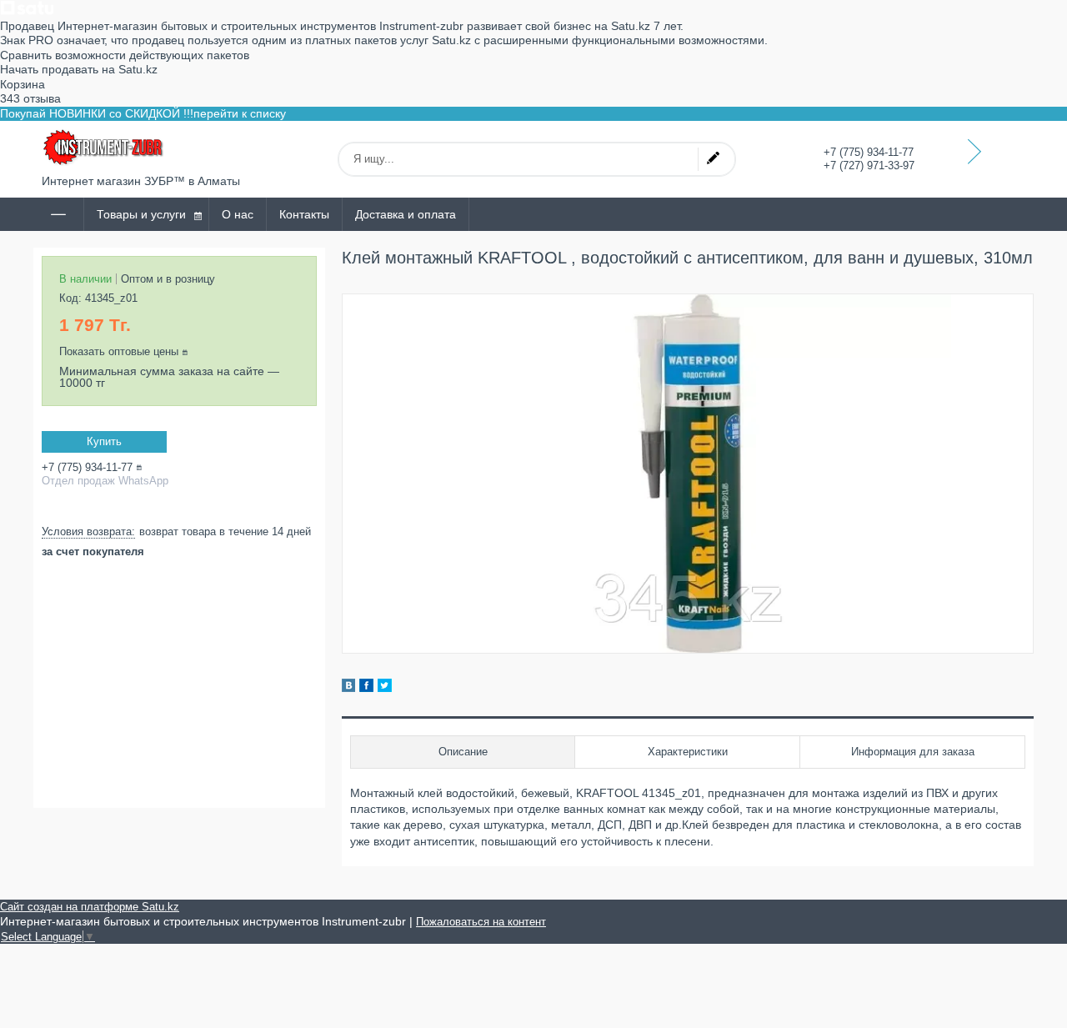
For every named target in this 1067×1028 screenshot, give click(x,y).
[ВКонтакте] (348, 688)
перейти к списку (239, 113)
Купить (104, 441)
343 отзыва (30, 98)
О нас (237, 214)
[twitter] (385, 688)
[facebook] (366, 688)
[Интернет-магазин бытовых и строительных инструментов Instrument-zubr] (104, 147)
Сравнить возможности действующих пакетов (124, 55)
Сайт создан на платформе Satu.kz (89, 906)
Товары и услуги (141, 214)
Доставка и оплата (405, 214)
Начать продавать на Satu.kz (79, 69)
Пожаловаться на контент (481, 921)
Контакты (304, 214)
